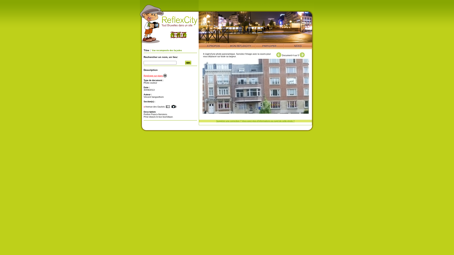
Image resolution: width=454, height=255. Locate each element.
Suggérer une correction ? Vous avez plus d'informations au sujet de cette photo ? (255, 121)
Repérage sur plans (153, 76)
